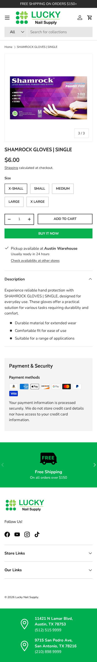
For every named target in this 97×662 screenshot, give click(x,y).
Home (8, 47)
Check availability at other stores (35, 260)
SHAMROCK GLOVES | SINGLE (37, 47)
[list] (48, 98)
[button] (90, 18)
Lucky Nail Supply (26, 597)
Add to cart (65, 219)
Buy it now (48, 233)
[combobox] (48, 32)
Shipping (11, 168)
